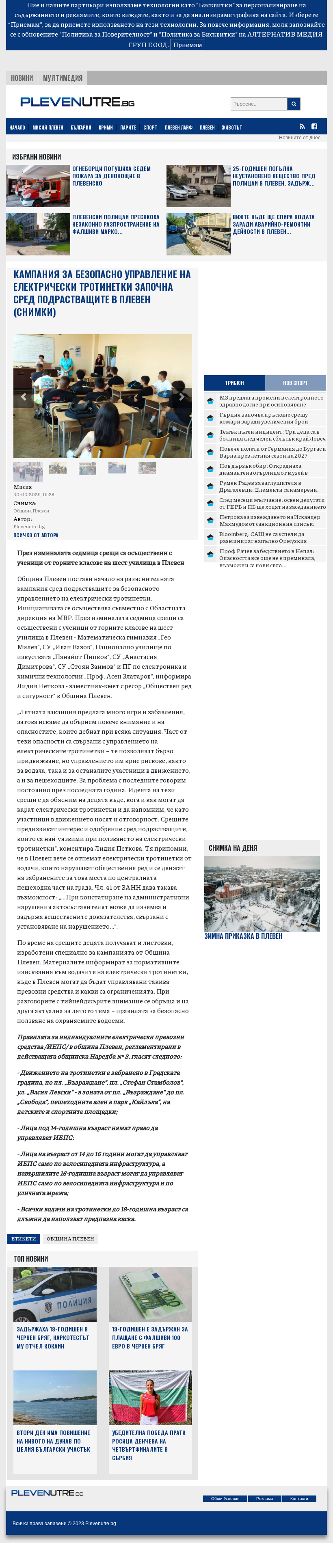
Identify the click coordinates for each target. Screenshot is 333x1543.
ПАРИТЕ (128, 127)
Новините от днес (299, 137)
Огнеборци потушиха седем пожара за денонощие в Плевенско (111, 176)
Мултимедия (62, 78)
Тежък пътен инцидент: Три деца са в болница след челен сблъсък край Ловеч (272, 435)
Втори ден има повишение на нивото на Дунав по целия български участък (53, 1441)
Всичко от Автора (35, 535)
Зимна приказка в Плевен (243, 936)
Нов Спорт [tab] (295, 382)
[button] (23, 398)
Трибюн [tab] (234, 382)
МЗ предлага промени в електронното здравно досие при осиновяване (271, 400)
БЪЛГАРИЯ (81, 127)
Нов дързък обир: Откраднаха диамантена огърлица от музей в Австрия (263, 472)
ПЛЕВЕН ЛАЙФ (178, 127)
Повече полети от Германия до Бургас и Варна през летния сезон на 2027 (272, 452)
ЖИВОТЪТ (232, 127)
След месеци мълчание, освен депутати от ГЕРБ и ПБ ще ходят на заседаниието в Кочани (272, 506)
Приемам (187, 44)
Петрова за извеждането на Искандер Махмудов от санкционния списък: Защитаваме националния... (269, 523)
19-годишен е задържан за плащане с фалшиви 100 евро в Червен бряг (150, 1337)
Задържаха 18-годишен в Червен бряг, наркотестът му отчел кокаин (53, 1337)
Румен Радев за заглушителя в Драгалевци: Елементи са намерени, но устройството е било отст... (269, 489)
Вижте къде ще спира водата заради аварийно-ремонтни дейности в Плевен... (274, 224)
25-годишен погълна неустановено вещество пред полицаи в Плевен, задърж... (274, 176)
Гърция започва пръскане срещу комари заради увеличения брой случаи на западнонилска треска (263, 421)
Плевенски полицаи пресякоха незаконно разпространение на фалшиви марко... (116, 224)
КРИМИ (106, 127)
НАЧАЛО (17, 127)
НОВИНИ (22, 78)
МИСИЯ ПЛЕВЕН (47, 127)
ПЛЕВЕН (207, 127)
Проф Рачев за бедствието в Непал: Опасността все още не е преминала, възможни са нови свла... (267, 558)
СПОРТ (150, 127)
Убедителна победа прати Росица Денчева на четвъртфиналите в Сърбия (149, 1445)
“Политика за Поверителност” (105, 34)
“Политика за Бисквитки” (198, 34)
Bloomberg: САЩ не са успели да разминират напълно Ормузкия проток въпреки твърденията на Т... (268, 540)
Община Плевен (70, 1238)
